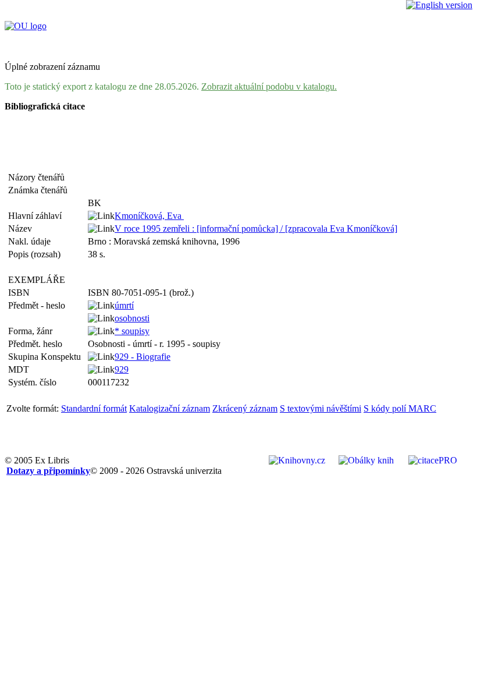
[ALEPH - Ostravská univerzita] (26, 26)
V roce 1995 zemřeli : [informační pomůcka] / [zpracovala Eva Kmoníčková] (256, 228)
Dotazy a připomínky (48, 471)
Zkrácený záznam (244, 408)
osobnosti (132, 318)
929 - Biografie (142, 357)
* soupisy (132, 331)
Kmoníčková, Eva (149, 216)
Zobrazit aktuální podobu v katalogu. (269, 86)
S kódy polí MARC (400, 408)
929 (122, 369)
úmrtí (124, 305)
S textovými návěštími (320, 408)
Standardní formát (94, 408)
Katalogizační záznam (169, 408)
